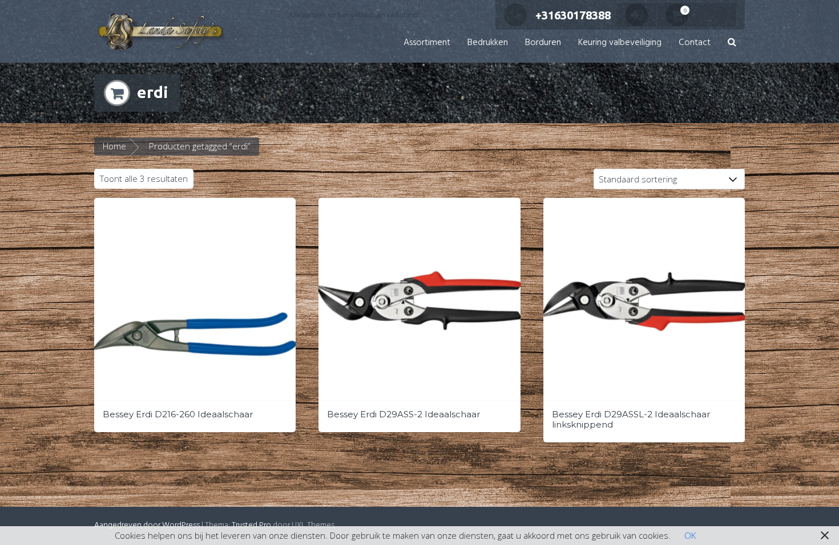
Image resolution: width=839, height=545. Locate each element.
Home (114, 146)
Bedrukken (487, 42)
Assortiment (427, 42)
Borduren (543, 42)
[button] (732, 43)
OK (690, 535)
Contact (695, 42)
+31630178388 (573, 15)
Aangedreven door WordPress (147, 525)
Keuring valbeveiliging (619, 42)
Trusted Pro (251, 525)
